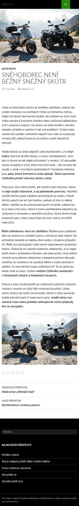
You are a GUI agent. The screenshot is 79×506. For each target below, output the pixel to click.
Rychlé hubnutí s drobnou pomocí (21, 403)
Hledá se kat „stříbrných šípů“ (18, 389)
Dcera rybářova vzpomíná (16, 468)
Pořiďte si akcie (10, 455)
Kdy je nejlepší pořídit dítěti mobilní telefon (26, 461)
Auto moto (9, 69)
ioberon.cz (27, 89)
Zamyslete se (9, 475)
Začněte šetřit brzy (12, 481)
